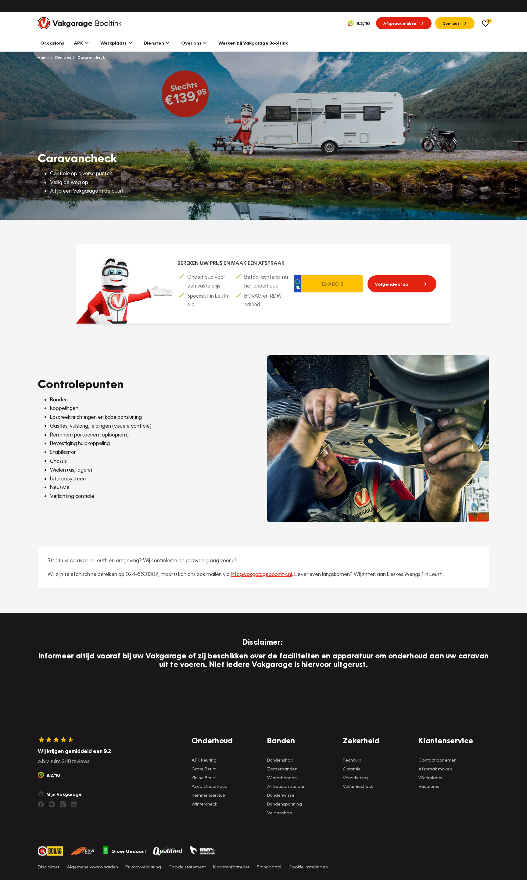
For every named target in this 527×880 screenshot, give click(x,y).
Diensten (62, 57)
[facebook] (41, 804)
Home (43, 57)
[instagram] (63, 804)
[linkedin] (74, 804)
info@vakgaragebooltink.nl (261, 574)
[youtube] (52, 804)
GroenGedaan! (128, 851)
